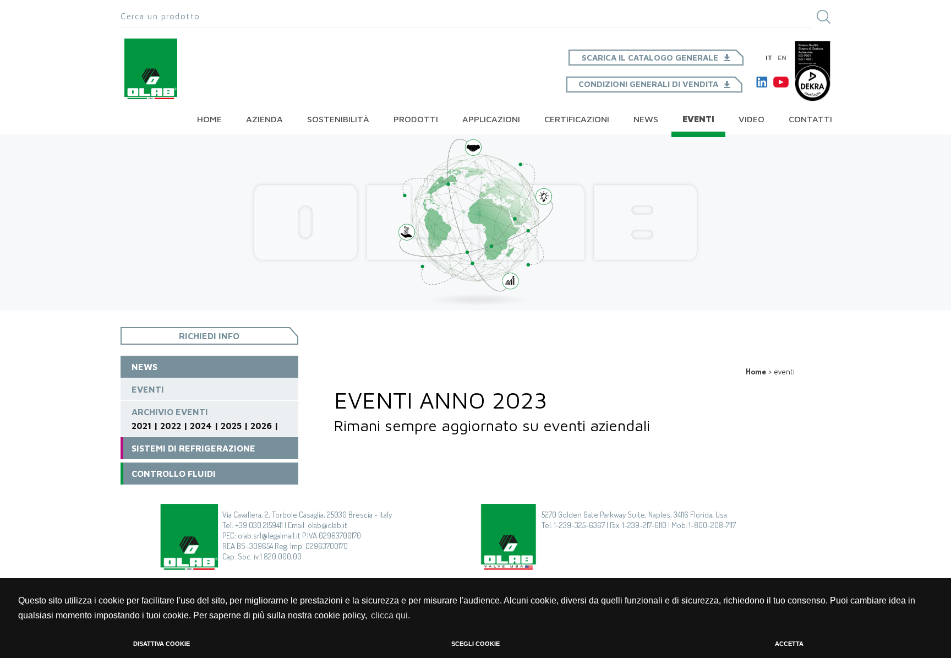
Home (209, 119)
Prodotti (415, 119)
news (645, 119)
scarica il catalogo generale (650, 57)
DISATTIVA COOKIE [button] (161, 643)
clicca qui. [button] (390, 615)
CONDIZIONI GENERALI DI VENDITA (648, 84)
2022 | (174, 426)
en (782, 57)
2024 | (204, 426)
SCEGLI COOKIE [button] (475, 643)
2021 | (145, 426)
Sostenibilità (338, 119)
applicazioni (491, 119)
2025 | (234, 426)
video (751, 119)
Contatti (810, 119)
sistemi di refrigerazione (193, 448)
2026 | (264, 426)
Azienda (264, 119)
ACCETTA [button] (789, 643)
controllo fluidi (174, 473)
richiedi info (209, 336)
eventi (148, 389)
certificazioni (576, 119)
